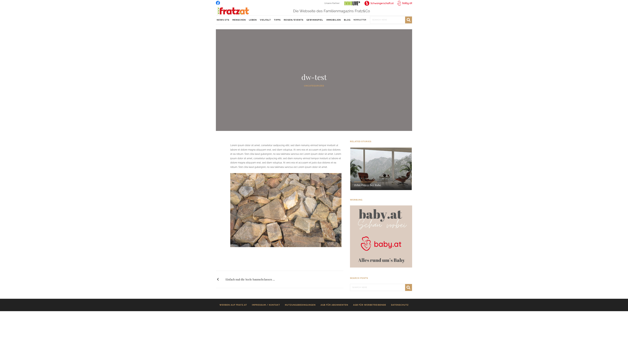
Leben (253, 20)
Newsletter (360, 20)
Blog (347, 20)
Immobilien (333, 20)
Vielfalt (265, 20)
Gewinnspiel (314, 20)
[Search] (408, 20)
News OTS (223, 20)
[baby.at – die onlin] (381, 236)
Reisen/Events (293, 20)
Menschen (239, 20)
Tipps (277, 20)
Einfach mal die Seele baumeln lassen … (250, 279)
